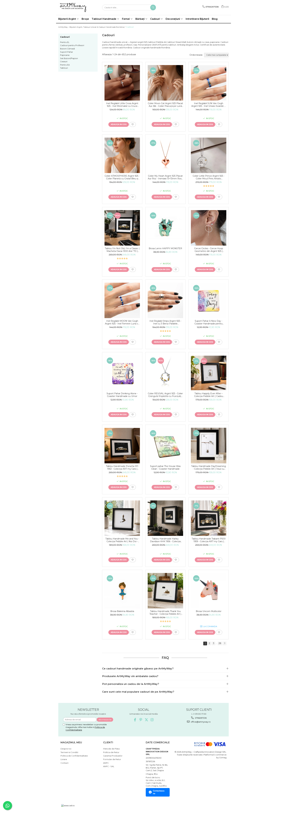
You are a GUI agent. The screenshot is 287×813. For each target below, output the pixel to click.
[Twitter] (146, 719)
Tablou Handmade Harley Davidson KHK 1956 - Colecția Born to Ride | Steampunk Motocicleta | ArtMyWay (165, 540)
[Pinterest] (140, 719)
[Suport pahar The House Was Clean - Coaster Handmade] (165, 445)
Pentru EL (64, 42)
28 (220, 643)
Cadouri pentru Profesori (72, 45)
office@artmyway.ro (200, 722)
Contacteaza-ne (159, 792)
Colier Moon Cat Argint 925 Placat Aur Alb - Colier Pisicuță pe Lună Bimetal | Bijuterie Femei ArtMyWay (165, 104)
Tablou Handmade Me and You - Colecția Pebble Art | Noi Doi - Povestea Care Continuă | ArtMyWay (122, 540)
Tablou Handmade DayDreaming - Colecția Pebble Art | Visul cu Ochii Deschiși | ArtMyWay (208, 467)
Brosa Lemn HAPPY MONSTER (165, 248)
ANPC (106, 763)
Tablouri (64, 68)
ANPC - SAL (108, 766)
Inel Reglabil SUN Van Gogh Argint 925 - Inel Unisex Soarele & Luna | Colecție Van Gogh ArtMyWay (208, 104)
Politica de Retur (111, 752)
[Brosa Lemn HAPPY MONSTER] (165, 228)
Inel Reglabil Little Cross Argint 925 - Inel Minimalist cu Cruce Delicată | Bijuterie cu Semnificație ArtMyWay (122, 104)
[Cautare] (153, 7)
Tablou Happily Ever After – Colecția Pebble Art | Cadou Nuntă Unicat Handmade (208, 395)
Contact (64, 763)
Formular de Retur (112, 759)
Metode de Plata (111, 748)
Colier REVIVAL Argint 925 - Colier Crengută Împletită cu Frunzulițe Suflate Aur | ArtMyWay (165, 395)
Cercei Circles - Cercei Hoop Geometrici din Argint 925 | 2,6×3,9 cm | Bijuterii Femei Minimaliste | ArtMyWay (208, 249)
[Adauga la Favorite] (132, 124)
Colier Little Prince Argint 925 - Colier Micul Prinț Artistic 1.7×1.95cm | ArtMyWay (208, 177)
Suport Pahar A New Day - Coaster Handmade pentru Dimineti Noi (208, 322)
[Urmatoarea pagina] (224, 643)
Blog (214, 18)
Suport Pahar (66, 52)
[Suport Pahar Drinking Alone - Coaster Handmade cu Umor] (122, 373)
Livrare (64, 759)
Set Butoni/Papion (69, 58)
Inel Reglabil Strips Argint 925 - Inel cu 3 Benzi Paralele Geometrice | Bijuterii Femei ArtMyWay (165, 322)
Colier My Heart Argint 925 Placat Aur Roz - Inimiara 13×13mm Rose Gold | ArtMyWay (165, 177)
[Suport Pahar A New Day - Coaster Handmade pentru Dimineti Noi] (208, 300)
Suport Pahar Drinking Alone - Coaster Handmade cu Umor (122, 395)
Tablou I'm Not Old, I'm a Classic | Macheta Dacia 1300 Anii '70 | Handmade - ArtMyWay (122, 249)
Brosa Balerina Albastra (122, 611)
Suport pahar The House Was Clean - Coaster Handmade (165, 467)
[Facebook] (135, 719)
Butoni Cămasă (67, 48)
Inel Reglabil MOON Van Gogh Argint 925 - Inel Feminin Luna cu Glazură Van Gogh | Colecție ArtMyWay (122, 322)
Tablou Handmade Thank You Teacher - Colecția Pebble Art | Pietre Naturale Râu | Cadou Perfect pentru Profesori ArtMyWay (165, 612)
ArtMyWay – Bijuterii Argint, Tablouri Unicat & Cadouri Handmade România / (92, 27)
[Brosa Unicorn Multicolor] (208, 590)
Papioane (65, 55)
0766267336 (200, 718)
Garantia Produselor (112, 756)
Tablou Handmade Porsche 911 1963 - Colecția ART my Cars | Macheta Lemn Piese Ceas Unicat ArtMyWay (122, 467)
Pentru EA (65, 65)
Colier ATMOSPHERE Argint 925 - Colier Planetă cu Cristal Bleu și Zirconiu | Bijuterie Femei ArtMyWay (122, 177)
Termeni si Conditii (69, 752)
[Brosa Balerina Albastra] (122, 590)
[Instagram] (152, 719)
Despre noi (66, 748)
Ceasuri (63, 61)
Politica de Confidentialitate (74, 756)
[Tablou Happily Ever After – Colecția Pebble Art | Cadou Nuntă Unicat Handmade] (208, 373)
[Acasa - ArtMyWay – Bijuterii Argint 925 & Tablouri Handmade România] (73, 7)
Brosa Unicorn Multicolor (208, 611)
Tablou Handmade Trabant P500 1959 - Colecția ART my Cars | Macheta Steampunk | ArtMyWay (208, 540)
